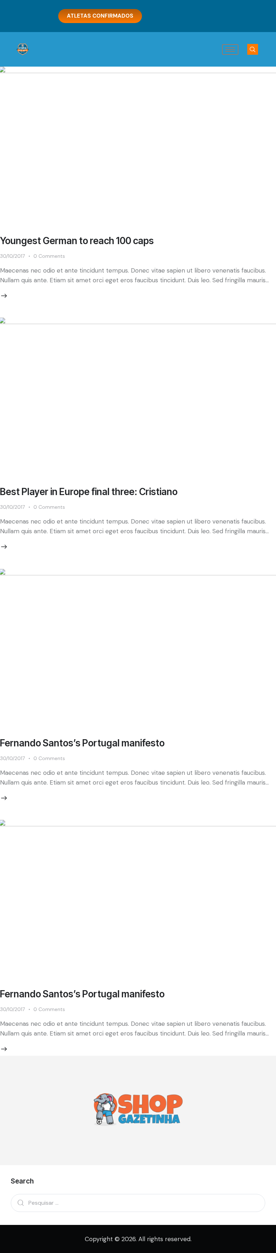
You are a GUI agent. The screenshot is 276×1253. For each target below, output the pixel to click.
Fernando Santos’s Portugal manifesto (82, 743)
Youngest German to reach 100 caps (77, 240)
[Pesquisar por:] (138, 1203)
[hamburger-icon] (230, 49)
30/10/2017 (12, 256)
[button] (252, 49)
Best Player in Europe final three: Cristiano (89, 491)
